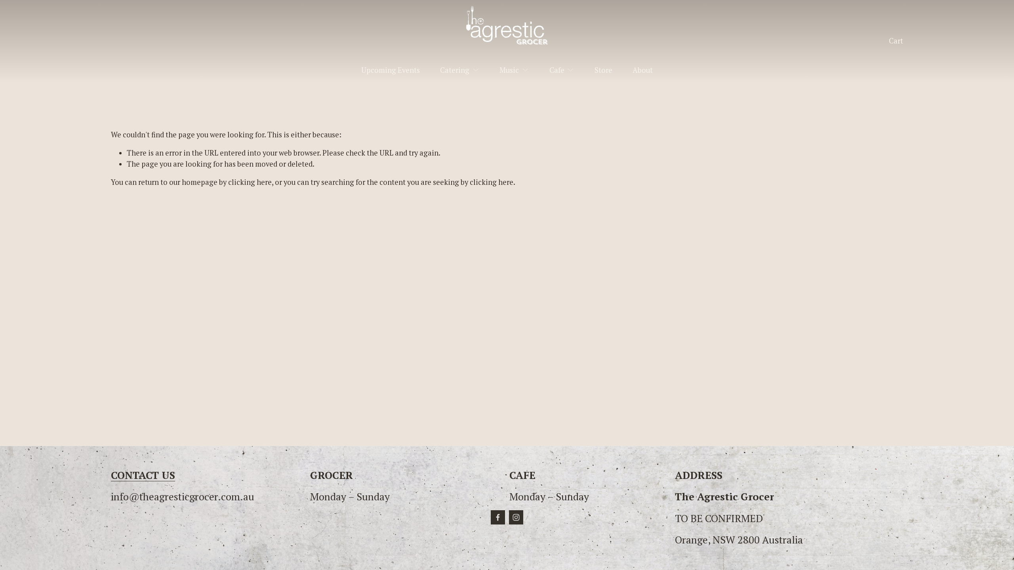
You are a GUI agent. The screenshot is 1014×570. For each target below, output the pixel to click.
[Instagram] (516, 517)
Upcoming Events (390, 70)
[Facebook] (498, 517)
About (643, 70)
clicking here (250, 182)
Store (603, 70)
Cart (896, 41)
